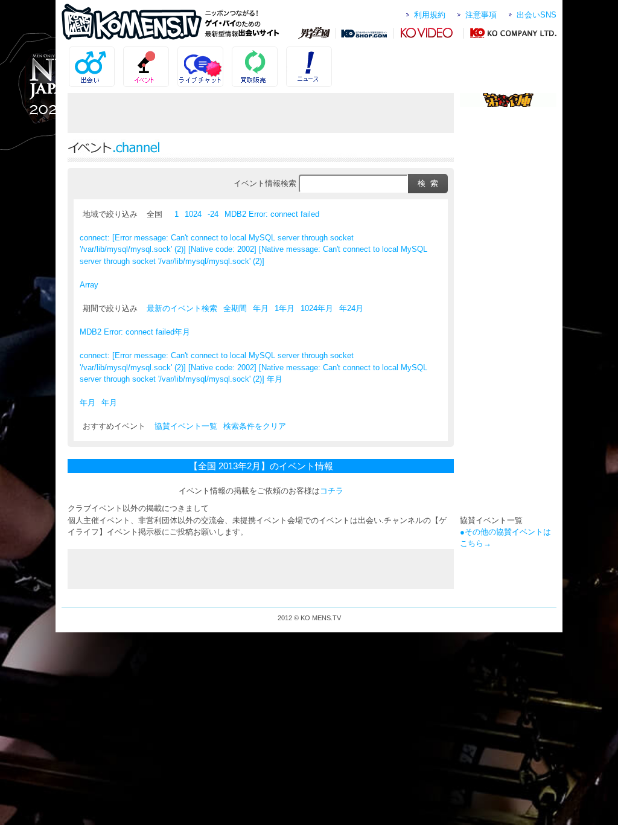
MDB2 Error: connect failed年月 (135, 331)
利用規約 (429, 14)
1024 (193, 214)
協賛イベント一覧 (185, 426)
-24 (213, 214)
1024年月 (317, 308)
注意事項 (481, 14)
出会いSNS (536, 14)
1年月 (285, 308)
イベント (168, 52)
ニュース (331, 52)
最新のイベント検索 (182, 308)
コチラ (331, 490)
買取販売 (277, 52)
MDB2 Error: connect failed (272, 214)
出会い (114, 52)
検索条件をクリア (254, 426)
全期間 (235, 308)
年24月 (351, 308)
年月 (261, 308)
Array (89, 284)
